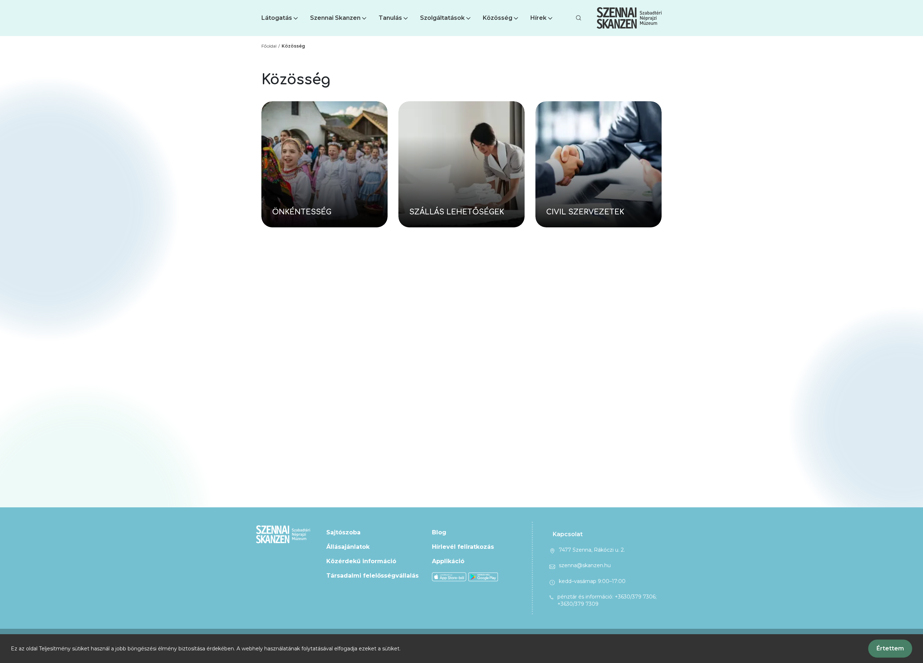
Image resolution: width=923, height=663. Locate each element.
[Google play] (483, 576)
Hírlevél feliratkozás (463, 546)
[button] (280, 18)
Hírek (538, 17)
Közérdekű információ (361, 561)
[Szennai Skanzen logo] (629, 18)
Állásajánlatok (348, 546)
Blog (439, 532)
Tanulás (390, 17)
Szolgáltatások (442, 17)
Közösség (497, 17)
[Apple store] (449, 576)
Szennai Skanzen (335, 17)
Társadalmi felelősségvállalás (372, 575)
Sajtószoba (343, 532)
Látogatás (276, 17)
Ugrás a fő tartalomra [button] (31, 3)
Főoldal (269, 46)
